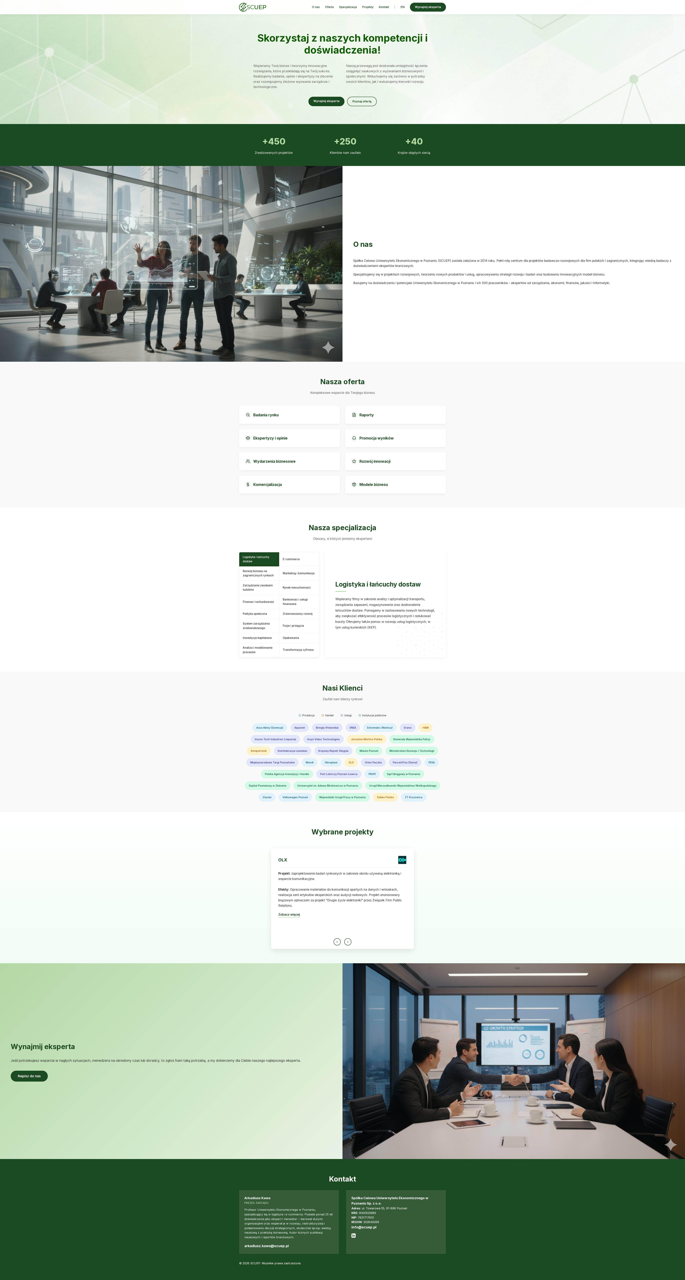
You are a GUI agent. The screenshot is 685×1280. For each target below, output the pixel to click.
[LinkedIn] (353, 1236)
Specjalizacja (348, 7)
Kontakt (384, 7)
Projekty (368, 7)
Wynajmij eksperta (428, 7)
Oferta (329, 7)
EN (403, 7)
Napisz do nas (29, 1076)
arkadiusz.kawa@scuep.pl (266, 1246)
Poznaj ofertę (361, 101)
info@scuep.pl (363, 1227)
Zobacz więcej (289, 924)
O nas (316, 7)
